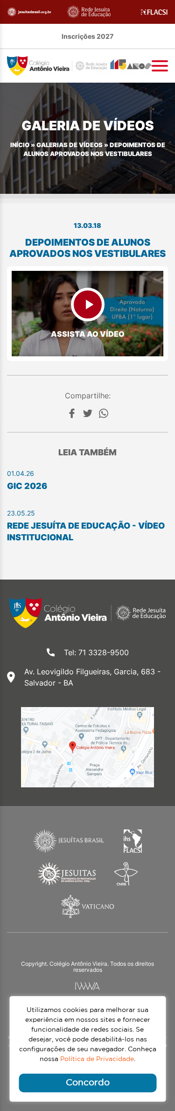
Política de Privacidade (97, 1059)
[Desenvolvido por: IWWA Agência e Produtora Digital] (87, 986)
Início (19, 145)
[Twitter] (87, 413)
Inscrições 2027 (87, 36)
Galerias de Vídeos (69, 145)
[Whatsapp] (103, 413)
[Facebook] (72, 413)
